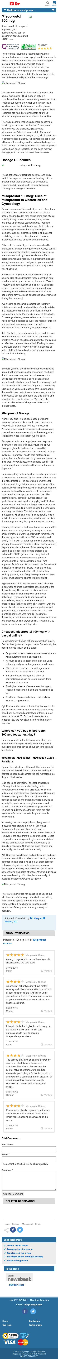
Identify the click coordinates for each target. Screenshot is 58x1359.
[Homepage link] (11, 3)
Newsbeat (16, 1284)
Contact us (34, 1320)
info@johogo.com (33, 1304)
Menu (54, 5)
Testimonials (35, 1324)
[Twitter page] (33, 1311)
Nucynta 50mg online (17, 1260)
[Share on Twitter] (20, 1230)
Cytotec (15, 1223)
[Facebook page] (25, 1311)
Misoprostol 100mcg (31, 1223)
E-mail (6, 1154)
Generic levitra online (17, 1245)
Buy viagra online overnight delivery (25, 1256)
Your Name (8, 1144)
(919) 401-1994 (20, 1299)
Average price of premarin (20, 1249)
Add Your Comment (13, 1193)
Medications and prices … (21, 10)
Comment (7, 1170)
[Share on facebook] (13, 1230)
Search (47, 5)
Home (7, 1223)
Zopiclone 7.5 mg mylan (19, 1252)
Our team (7, 1324)
